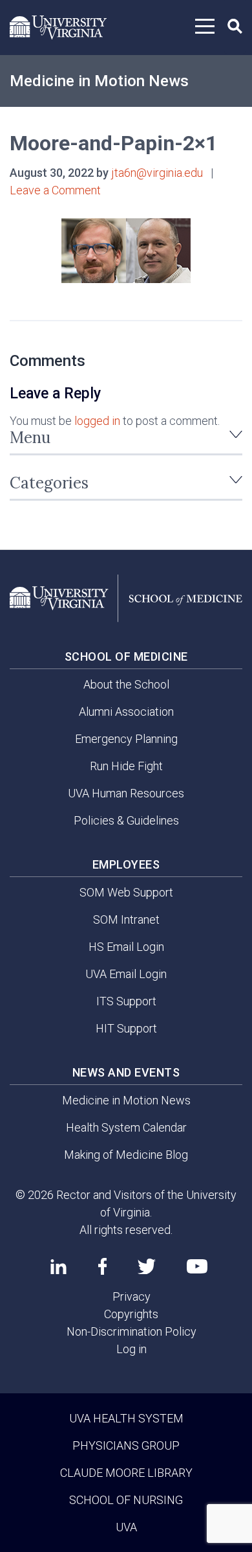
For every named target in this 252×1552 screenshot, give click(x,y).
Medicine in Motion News (99, 81)
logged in (97, 421)
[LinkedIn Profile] (58, 1266)
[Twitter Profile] (147, 1267)
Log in (131, 1349)
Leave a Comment (55, 190)
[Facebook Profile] (102, 1266)
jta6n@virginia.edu (157, 172)
